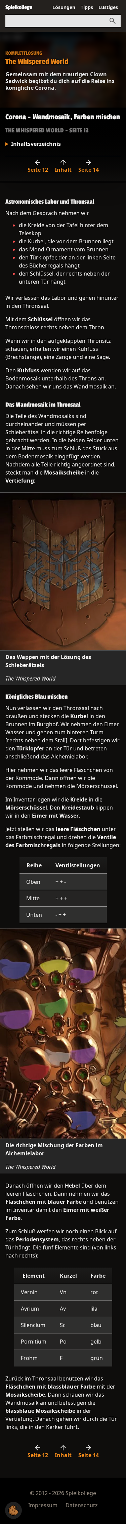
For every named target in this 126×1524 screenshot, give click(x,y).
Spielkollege (18, 7)
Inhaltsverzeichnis (36, 144)
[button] (13, 1510)
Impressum (42, 1505)
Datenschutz (82, 1505)
